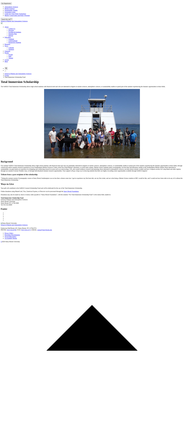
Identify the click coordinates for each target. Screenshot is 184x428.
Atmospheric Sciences (11, 7)
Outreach (7, 51)
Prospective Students (14, 42)
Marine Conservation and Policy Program (17, 15)
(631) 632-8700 (11, 230)
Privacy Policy (9, 233)
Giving (7, 60)
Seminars (11, 49)
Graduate (11, 39)
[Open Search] (6, 68)
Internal (10, 35)
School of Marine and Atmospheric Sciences (14, 21)
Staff (9, 56)
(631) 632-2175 (26, 230)
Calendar (11, 47)
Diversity (11, 30)
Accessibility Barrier (11, 238)
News (6, 46)
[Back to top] (92, 426)
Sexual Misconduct (10, 236)
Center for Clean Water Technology (15, 14)
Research (7, 44)
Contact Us (11, 28)
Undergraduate (12, 41)
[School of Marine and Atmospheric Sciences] (2, 23)
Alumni (10, 58)
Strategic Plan (12, 34)
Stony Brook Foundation (71, 191)
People (7, 53)
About (6, 27)
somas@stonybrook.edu (44, 230)
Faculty (10, 54)
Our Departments (6, 3)
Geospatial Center (10, 12)
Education (8, 37)
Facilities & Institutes (14, 32)
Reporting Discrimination (12, 235)
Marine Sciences (10, 8)
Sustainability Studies (11, 10)
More (6, 61)
